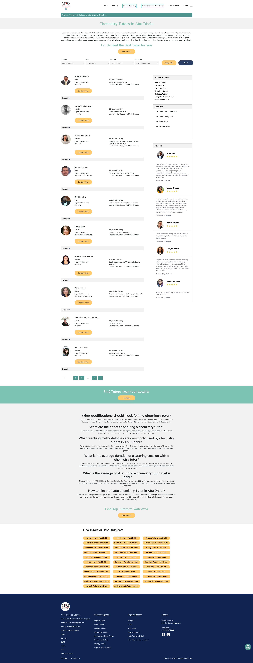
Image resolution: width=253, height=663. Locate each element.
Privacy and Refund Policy (71, 626)
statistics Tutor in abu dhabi (97, 543)
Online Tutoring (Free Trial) (152, 6)
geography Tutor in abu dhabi (126, 552)
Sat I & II (64, 638)
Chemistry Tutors (161, 91)
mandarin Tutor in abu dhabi (97, 567)
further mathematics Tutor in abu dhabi (97, 576)
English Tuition (99, 621)
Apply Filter (169, 63)
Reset (186, 63)
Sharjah (131, 621)
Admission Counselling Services (72, 623)
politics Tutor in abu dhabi (126, 567)
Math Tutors (159, 85)
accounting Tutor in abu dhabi (126, 548)
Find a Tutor (126, 52)
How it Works (174, 6)
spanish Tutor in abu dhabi (96, 557)
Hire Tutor (126, 398)
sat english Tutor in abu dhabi (126, 581)
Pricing (115, 6)
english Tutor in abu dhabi (97, 538)
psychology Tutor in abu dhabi (156, 543)
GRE (62, 650)
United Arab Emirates (168, 111)
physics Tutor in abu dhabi (156, 538)
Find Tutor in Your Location (138, 640)
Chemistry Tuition (101, 632)
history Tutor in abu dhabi (156, 552)
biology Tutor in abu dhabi (156, 548)
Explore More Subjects (102, 648)
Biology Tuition (100, 644)
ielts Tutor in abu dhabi (156, 572)
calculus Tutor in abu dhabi (156, 576)
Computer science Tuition (104, 636)
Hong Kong (163, 121)
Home (105, 6)
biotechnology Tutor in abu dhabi (97, 572)
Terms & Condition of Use (70, 615)
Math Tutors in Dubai (136, 636)
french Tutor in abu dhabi (126, 557)
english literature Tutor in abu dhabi (97, 581)
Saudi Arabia (164, 126)
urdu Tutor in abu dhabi (96, 562)
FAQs (63, 634)
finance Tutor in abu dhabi (126, 576)
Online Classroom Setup (70, 630)
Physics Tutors (160, 88)
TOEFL (63, 646)
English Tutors (160, 82)
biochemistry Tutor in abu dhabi (156, 567)
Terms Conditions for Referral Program (75, 619)
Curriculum (139, 59)
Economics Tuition (101, 640)
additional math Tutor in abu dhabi (127, 586)
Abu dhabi (132, 628)
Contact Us (75, 658)
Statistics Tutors (161, 94)
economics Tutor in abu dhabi (96, 548)
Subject (113, 59)
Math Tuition (99, 624)
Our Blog (64, 658)
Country (64, 59)
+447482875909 (168, 630)
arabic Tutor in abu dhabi (156, 557)
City (87, 59)
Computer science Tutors (164, 97)
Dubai (130, 624)
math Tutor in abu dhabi (126, 538)
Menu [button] (186, 6)
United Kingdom (166, 116)
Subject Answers (67, 653)
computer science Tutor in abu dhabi (127, 543)
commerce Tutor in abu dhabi (126, 562)
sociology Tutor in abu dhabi (156, 562)
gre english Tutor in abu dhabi (156, 581)
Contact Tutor (83, 91)
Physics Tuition (100, 628)
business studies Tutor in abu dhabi (97, 552)
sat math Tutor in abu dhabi (97, 586)
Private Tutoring (129, 6)
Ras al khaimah (133, 632)
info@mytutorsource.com (171, 623)
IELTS (63, 642)
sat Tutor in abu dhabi (126, 572)
